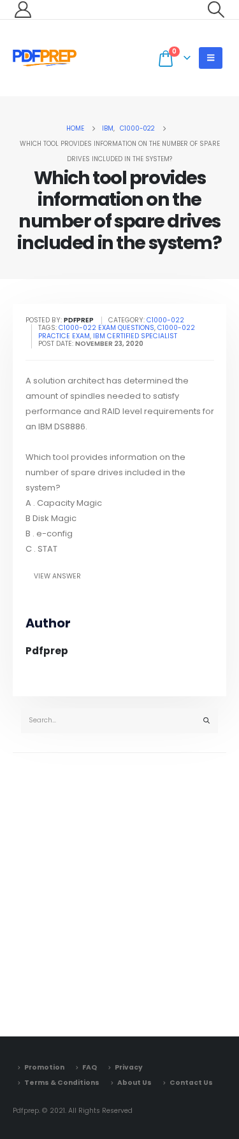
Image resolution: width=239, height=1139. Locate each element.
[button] (216, 9)
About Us (134, 1082)
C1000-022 (165, 320)
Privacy (129, 1067)
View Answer (57, 576)
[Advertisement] (119, 891)
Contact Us (191, 1082)
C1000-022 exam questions (106, 328)
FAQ (89, 1067)
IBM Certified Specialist (135, 336)
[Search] (206, 720)
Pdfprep (46, 650)
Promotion (44, 1067)
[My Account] (23, 9)
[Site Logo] (44, 58)
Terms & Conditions (61, 1082)
